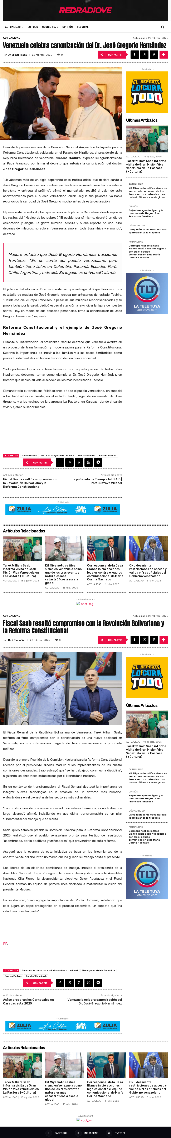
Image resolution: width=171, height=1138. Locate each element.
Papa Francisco (107, 455)
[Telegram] (98, 462)
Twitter (120, 1133)
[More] (163, 54)
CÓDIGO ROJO (137, 225)
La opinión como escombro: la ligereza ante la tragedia (147, 231)
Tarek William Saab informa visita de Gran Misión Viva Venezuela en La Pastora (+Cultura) (146, 166)
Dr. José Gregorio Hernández (57, 455)
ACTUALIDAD (11, 38)
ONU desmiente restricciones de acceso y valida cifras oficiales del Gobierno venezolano (148, 571)
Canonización (29, 455)
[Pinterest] (154, 54)
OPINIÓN (133, 206)
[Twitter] (144, 54)
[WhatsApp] (88, 462)
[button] (162, 27)
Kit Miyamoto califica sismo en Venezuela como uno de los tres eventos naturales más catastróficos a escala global (148, 193)
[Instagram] (78, 1133)
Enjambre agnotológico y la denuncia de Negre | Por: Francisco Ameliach (146, 213)
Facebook (61, 1133)
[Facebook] (135, 54)
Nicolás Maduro (86, 455)
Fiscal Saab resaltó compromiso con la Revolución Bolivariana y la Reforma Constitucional (30, 483)
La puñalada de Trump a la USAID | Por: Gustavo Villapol (97, 481)
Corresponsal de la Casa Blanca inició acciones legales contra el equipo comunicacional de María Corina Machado (147, 251)
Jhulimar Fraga (17, 55)
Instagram (91, 1133)
